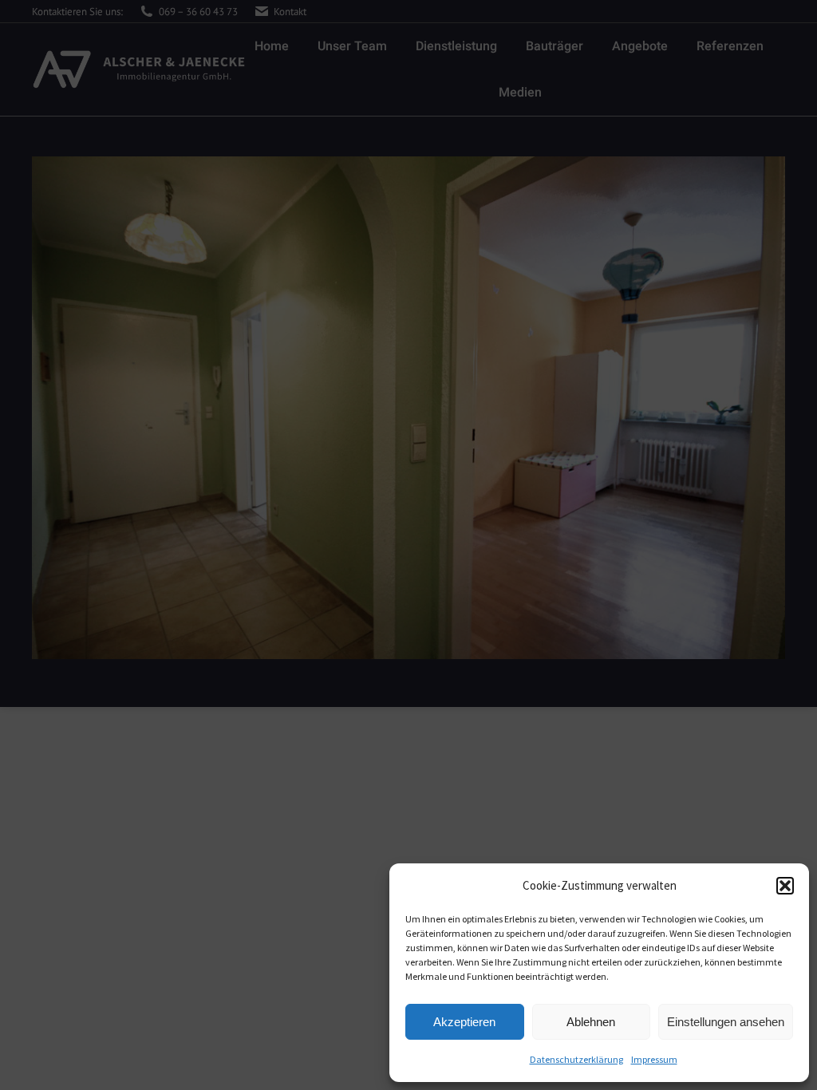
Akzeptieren (464, 1022)
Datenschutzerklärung (576, 1059)
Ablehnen (590, 1022)
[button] (785, 886)
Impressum (654, 1059)
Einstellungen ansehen (725, 1022)
